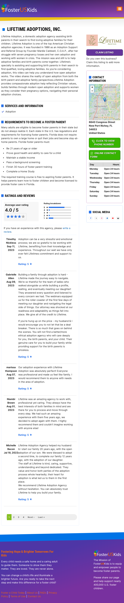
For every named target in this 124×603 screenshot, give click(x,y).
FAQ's (43, 592)
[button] (104, 99)
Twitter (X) (96, 218)
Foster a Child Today (13, 592)
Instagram (102, 218)
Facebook (91, 218)
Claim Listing (105, 52)
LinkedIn (107, 218)
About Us (32, 592)
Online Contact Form (103, 155)
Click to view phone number (104, 142)
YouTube (113, 218)
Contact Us (34, 596)
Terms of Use (18, 596)
